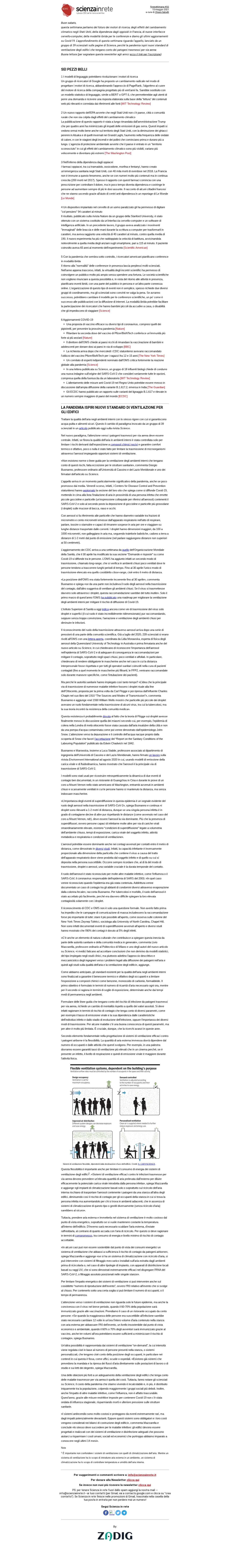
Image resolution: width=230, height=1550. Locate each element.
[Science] (104, 310)
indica (105, 609)
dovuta (107, 716)
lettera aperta (95, 638)
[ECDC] (123, 396)
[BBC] (127, 346)
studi (107, 848)
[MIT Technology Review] (136, 103)
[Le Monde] (67, 198)
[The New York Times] (151, 355)
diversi (99, 848)
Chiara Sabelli (162, 12)
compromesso (83, 1235)
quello (125, 549)
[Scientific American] (136, 247)
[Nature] (120, 328)
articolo (83, 428)
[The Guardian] (156, 387)
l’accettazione (103, 738)
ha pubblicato (108, 597)
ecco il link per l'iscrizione (145, 54)
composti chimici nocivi (124, 444)
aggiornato (89, 490)
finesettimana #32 (159, 6)
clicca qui (133, 1480)
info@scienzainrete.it (142, 1475)
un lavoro (154, 755)
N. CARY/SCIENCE (146, 1164)
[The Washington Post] (118, 153)
